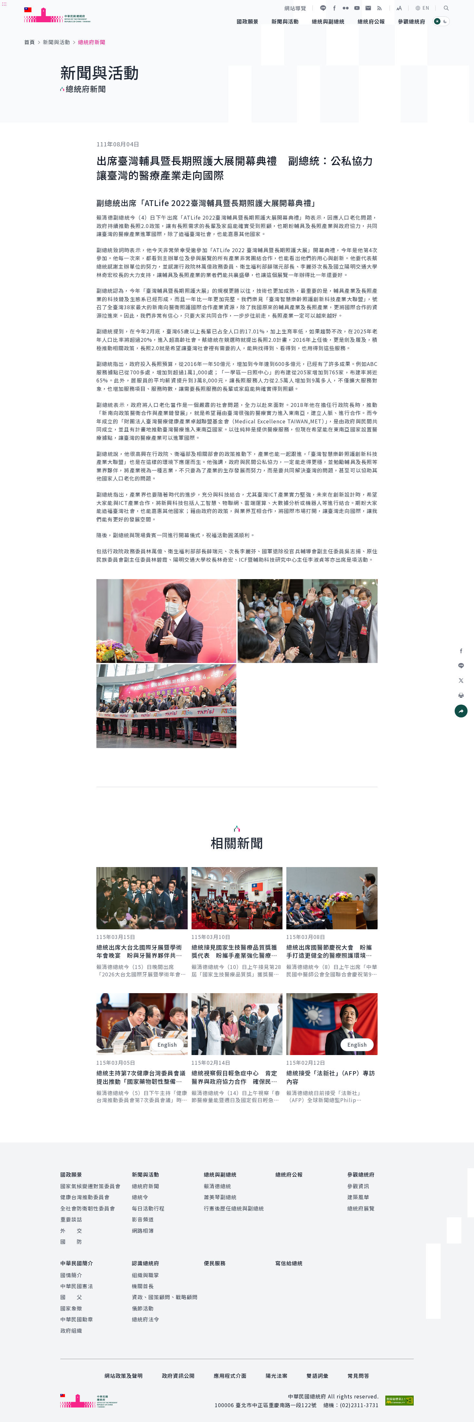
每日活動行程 (148, 1208)
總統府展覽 (361, 1208)
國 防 (71, 1241)
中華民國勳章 (76, 1319)
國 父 (71, 1297)
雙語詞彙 (318, 1375)
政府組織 (71, 1330)
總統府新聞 (145, 1186)
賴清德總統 (217, 1186)
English (167, 1044)
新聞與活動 (56, 42)
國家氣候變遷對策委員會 (90, 1186)
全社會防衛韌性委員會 (87, 1208)
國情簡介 (71, 1275)
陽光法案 (277, 1375)
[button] (446, 8)
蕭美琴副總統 (220, 1197)
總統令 (140, 1197)
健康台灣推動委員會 (85, 1197)
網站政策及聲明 (123, 1375)
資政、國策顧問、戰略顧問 (165, 1297)
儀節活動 (143, 1308)
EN (425, 8)
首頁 (29, 42)
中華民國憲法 (76, 1286)
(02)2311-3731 (359, 1405)
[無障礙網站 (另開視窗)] (399, 1401)
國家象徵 (71, 1308)
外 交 (71, 1230)
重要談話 (71, 1219)
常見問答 (359, 1375)
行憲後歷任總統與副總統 (234, 1208)
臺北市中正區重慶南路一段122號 (276, 1405)
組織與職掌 (145, 1275)
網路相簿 (143, 1230)
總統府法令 (145, 1319)
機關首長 (143, 1286)
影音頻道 (143, 1219)
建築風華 (358, 1197)
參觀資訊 (358, 1186)
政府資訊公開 (178, 1375)
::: (4, 3)
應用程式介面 (230, 1375)
